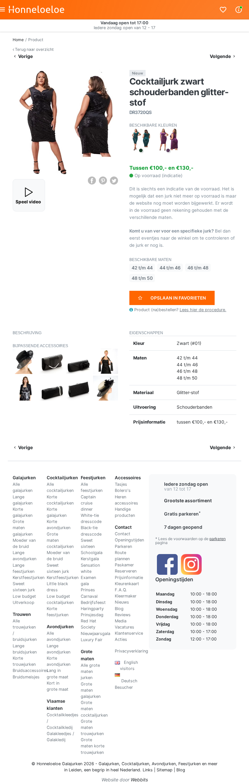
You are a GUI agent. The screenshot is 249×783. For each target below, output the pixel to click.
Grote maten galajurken (22, 527)
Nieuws (122, 602)
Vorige (25, 56)
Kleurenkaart (127, 583)
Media (120, 620)
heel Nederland (125, 769)
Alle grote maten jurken (90, 671)
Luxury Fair (91, 639)
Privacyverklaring (131, 651)
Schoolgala (91, 552)
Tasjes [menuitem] (121, 484)
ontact (124, 533)
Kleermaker (125, 596)
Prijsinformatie (129, 577)
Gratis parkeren (182, 513)
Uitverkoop (23, 602)
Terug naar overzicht (33, 49)
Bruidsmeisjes (26, 677)
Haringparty (92, 608)
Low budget (24, 596)
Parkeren (123, 546)
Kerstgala (90, 558)
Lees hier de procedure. (203, 309)
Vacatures (124, 627)
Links (148, 769)
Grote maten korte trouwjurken (92, 746)
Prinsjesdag (92, 614)
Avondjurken (164, 763)
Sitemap (164, 769)
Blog (119, 608)
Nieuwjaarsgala (95, 633)
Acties (121, 639)
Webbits (139, 779)
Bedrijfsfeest (93, 602)
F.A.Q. (121, 589)
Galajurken (109, 763)
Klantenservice (129, 633)
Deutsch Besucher (126, 680)
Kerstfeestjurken (28, 577)
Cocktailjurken (135, 763)
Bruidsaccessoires (30, 670)
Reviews (123, 614)
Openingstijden (129, 540)
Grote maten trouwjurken (92, 727)
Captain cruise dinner (88, 503)
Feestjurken (189, 763)
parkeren (217, 538)
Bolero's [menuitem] (123, 490)
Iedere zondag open (186, 484)
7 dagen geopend (183, 527)
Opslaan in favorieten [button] (178, 298)
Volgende (221, 56)
